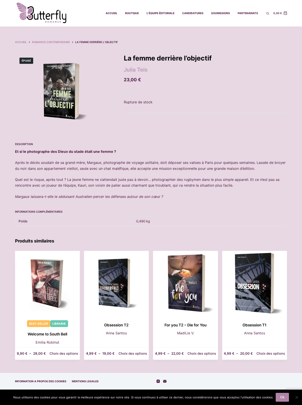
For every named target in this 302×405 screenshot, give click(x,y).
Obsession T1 (254, 325)
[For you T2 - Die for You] (185, 283)
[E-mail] (164, 381)
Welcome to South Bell (47, 334)
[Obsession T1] (254, 283)
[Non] (296, 397)
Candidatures (192, 13)
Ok (282, 397)
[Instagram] (158, 381)
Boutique (132, 13)
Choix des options (64, 353)
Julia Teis (135, 69)
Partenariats (248, 13)
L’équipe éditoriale (160, 13)
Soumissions (220, 13)
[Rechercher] (267, 13)
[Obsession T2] (116, 283)
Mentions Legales (85, 381)
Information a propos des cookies (40, 381)
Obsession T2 (116, 325)
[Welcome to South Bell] (47, 283)
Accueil (111, 13)
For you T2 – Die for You (185, 325)
